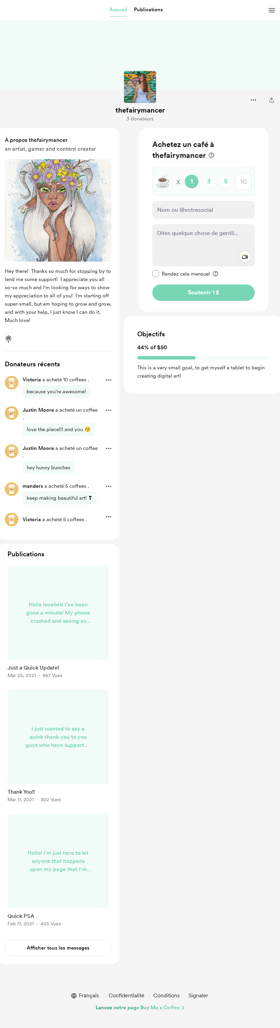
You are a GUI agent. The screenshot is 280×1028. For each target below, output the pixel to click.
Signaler (198, 995)
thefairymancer (140, 110)
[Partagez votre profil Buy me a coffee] (271, 99)
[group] (58, 623)
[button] (118, 9)
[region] (203, 220)
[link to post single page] (58, 623)
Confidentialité (126, 995)
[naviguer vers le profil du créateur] (140, 87)
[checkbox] (181, 273)
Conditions (166, 995)
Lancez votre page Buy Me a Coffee (138, 1007)
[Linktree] (8, 339)
